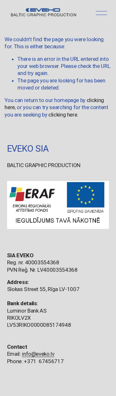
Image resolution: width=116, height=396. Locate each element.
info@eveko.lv (38, 354)
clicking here (62, 114)
